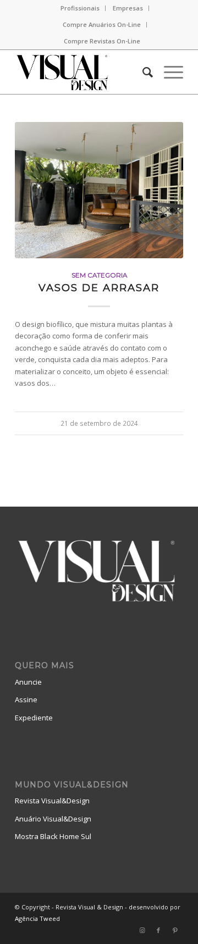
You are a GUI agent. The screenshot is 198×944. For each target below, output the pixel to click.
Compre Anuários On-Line (102, 24)
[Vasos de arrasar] (99, 190)
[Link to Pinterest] (175, 930)
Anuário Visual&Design (53, 819)
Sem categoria (99, 275)
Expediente (34, 718)
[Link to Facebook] (158, 930)
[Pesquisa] (142, 72)
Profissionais (80, 8)
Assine (26, 699)
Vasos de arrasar (99, 287)
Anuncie (28, 682)
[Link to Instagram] (142, 930)
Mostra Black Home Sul (53, 836)
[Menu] (168, 72)
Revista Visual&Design (52, 801)
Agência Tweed (37, 918)
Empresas (128, 8)
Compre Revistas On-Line (102, 41)
